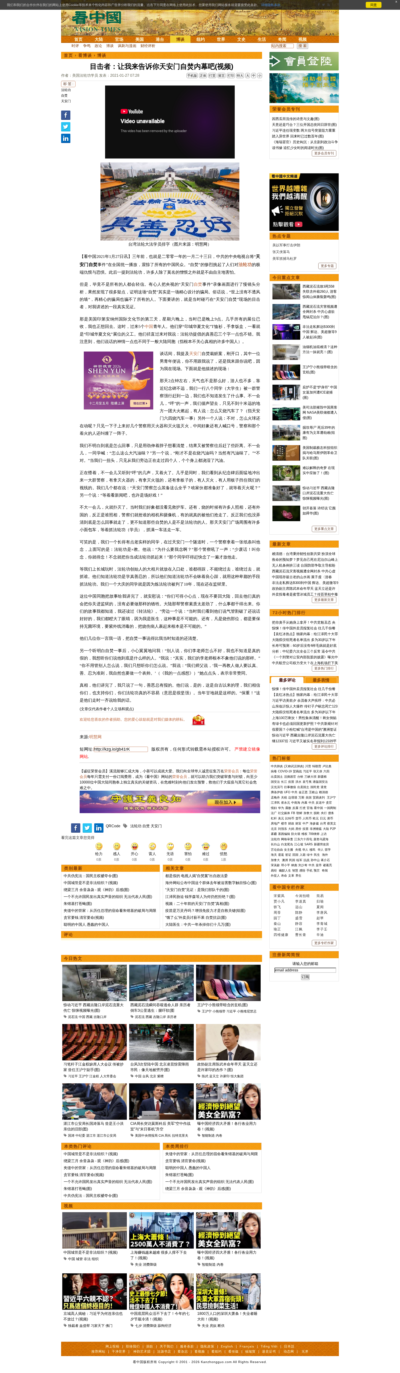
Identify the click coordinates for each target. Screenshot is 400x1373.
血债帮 (84, 1326)
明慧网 (95, 737)
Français (247, 1346)
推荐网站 (98, 1351)
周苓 (277, 912)
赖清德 (323, 792)
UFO (287, 792)
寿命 (284, 875)
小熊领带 (218, 1011)
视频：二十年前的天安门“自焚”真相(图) (197, 904)
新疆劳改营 (321, 844)
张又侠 (317, 771)
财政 (291, 823)
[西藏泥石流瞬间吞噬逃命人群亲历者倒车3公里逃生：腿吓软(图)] (161, 967)
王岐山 (313, 792)
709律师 (314, 834)
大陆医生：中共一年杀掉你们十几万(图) (198, 924)
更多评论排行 (324, 746)
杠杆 (274, 818)
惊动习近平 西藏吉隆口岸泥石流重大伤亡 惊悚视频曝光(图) (319, 493)
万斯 (301, 797)
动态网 (289, 1351)
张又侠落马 (281, 252)
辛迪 (320, 935)
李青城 (322, 924)
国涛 (71, 1135)
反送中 (320, 802)
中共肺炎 (277, 766)
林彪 (294, 865)
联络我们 (133, 1346)
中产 (306, 823)
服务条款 (187, 1346)
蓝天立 (214, 1076)
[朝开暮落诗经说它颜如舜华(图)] (286, 508)
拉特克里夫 (180, 1135)
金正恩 (303, 792)
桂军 (299, 860)
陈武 (205, 1076)
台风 (145, 1076)
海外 (325, 854)
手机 (309, 870)
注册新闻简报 (286, 954)
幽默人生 (285, 870)
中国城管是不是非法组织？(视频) (91, 883)
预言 (317, 870)
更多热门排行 (324, 668)
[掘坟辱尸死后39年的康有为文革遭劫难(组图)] (286, 427)
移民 (312, 849)
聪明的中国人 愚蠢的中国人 (86, 924)
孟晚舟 (275, 797)
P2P (333, 829)
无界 (305, 1351)
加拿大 (307, 813)
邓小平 (285, 865)
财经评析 (148, 46)
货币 (298, 818)
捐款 (149, 1346)
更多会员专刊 (324, 153)
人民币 (307, 818)
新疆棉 (322, 776)
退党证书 (269, 1351)
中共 (294, 792)
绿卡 (310, 854)
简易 (320, 896)
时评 (75, 46)
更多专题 (327, 266)
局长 (168, 1135)
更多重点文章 (324, 529)
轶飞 (277, 907)
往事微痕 (290, 787)
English (227, 1346)
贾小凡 (279, 901)
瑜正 (277, 929)
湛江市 (91, 1135)
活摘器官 (290, 776)
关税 (284, 797)
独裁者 (73, 1326)
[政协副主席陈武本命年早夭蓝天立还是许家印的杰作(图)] (228, 1027)
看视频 (199, 1351)
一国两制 (330, 808)
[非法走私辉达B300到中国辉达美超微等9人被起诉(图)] (286, 327)
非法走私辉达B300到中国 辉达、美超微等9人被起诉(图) (320, 332)
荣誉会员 (231, 771)
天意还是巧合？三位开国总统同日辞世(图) (304, 125)
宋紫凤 (279, 896)
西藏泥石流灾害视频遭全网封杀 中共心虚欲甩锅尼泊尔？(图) (320, 311)
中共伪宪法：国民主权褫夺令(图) (91, 876)
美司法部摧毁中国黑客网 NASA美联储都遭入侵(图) (320, 412)
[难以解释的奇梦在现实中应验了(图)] (286, 468)
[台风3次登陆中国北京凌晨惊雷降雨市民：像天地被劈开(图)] (161, 1027)
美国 (139, 39)
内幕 (304, 802)
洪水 (298, 781)
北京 (153, 1076)
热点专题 (281, 236)
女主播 (289, 849)
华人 (305, 849)
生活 (262, 39)
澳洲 (285, 860)
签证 (288, 854)
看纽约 (216, 1351)
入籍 (303, 854)
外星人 (275, 875)
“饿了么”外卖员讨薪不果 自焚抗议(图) (195, 918)
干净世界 (119, 1351)
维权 (304, 834)
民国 (292, 860)
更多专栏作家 (324, 943)
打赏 (212, 75)
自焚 (64, 95)
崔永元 (285, 802)
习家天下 (98, 1326)
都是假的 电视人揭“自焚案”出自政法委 (196, 876)
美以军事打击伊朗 (286, 245)
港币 (330, 818)
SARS (308, 844)
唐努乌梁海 (320, 839)
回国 (295, 854)
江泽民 (275, 802)
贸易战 (297, 771)
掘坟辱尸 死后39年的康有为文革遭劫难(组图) (319, 432)
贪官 (329, 802)
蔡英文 (331, 823)
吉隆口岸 (100, 1017)
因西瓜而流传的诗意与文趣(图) (295, 119)
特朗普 (316, 766)
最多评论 (287, 680)
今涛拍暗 (302, 896)
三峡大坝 (310, 776)
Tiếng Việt (269, 1346)
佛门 (109, 1326)
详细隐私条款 (271, 5)
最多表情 (321, 680)
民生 (317, 854)
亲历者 (172, 1017)
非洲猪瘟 (316, 829)
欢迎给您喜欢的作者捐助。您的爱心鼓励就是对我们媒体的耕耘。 (133, 719)
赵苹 (320, 918)
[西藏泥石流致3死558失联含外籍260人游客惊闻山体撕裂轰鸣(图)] (286, 286)
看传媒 (233, 1351)
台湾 (323, 823)
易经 (274, 870)
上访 (324, 834)
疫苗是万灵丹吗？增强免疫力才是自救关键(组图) (205, 911)
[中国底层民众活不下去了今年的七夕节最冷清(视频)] (161, 1276)
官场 (119, 39)
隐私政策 (207, 1346)
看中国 (99, 20)
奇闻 (282, 39)
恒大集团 (237, 1076)
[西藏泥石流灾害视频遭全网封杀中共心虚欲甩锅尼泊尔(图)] (286, 306)
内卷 (219, 1135)
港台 (160, 39)
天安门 (66, 101)
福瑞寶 (250, 1351)
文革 (291, 875)
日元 (323, 818)
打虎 (303, 808)
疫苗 (291, 781)
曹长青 (300, 935)
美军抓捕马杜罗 (284, 258)
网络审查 (287, 839)
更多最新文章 (324, 600)
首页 (78, 39)
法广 (274, 813)
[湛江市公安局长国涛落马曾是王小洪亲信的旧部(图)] (94, 1086)
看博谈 (85, 55)
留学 (328, 849)
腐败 (288, 808)
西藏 (89, 1017)
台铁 (300, 776)
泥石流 (73, 1017)
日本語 (289, 1346)
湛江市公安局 (106, 1135)
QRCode (113, 826)
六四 (326, 771)
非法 (87, 1259)
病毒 (274, 771)
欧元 (316, 818)
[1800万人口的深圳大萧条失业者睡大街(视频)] (228, 1276)
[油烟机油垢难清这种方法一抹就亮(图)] (286, 347)
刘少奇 (302, 865)
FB (293, 813)
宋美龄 (275, 865)
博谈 (180, 39)
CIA (161, 1135)
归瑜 (320, 901)
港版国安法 (320, 781)
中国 (149, 326)
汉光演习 (277, 787)
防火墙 (295, 834)
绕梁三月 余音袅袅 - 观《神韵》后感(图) (96, 890)
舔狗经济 (165, 1326)
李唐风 (322, 912)
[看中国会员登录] (304, 61)
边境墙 (292, 797)
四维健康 (281, 935)
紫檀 (160, 1076)
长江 (284, 781)
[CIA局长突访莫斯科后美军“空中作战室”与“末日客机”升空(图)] (161, 1086)
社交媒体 (284, 813)
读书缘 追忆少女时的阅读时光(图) (298, 148)
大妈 (291, 829)
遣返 (281, 854)
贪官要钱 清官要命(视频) (84, 918)
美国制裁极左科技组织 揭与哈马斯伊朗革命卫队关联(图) (320, 453)
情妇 (274, 808)
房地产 (275, 823)
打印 (231, 75)
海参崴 (314, 823)
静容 (299, 924)
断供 (221, 1326)
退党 (324, 787)
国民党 (314, 787)
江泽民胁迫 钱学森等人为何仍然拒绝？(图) (200, 897)
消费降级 (150, 1264)
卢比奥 (326, 766)
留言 (221, 75)
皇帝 (319, 865)
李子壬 (322, 929)
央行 (324, 813)
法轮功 (66, 90)
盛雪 (299, 918)
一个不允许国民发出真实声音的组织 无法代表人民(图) (108, 897)
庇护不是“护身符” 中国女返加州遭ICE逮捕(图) (320, 392)
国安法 (275, 781)
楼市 (284, 823)
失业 (138, 1264)
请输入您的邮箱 (305, 964)
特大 (240, 75)
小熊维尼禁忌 (246, 1011)
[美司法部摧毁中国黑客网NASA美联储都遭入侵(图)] (286, 407)
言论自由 (277, 849)
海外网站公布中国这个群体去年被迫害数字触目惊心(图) (210, 883)
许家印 (225, 1076)
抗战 (306, 860)
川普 (308, 766)
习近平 (231, 1011)
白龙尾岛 (287, 844)
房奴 (213, 1326)
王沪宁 (207, 1011)
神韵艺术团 (142, 1351)
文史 (241, 39)
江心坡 (298, 844)
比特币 (289, 818)
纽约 (201, 39)
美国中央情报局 (146, 1135)
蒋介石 (326, 860)
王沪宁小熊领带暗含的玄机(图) (222, 1005)
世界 (221, 39)
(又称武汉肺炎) (294, 766)
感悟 (302, 870)
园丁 (277, 918)
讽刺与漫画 (127, 46)
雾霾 (274, 834)
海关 (274, 854)
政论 (98, 46)
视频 (302, 39)
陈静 (299, 912)
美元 (281, 818)
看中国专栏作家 (288, 887)
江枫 (299, 929)
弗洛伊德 (277, 792)
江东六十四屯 (303, 839)
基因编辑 (284, 834)
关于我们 (167, 1346)
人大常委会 (108, 1076)
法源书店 (164, 1351)
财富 (298, 823)
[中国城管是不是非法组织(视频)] (94, 1215)
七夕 (138, 1326)
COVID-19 (285, 771)
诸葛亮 (327, 865)
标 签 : (68, 84)
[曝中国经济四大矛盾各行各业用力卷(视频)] (228, 1086)
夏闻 (320, 907)
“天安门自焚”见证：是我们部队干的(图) (197, 890)
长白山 (275, 844)
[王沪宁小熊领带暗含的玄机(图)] (228, 967)
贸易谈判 (319, 797)
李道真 (300, 901)
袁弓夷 (307, 781)
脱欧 (317, 813)
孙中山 (315, 860)
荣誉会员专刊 (286, 109)
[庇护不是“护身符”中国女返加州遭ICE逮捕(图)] (286, 387)
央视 (298, 849)
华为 (281, 808)
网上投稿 (112, 1346)
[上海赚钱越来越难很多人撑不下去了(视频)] (161, 1215)
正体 (203, 75)
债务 (331, 813)
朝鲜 (299, 813)
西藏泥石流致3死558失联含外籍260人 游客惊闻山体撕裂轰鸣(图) (320, 291)
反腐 (295, 808)
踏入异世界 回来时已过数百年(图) (298, 136)
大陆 (99, 39)
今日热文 (73, 958)
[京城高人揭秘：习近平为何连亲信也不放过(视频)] (94, 1276)
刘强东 (282, 829)
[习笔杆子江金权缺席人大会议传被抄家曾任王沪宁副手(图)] (94, 1027)
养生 (298, 875)
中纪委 (80, 1135)
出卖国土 (277, 776)
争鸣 (87, 46)
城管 (79, 1259)
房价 (298, 829)
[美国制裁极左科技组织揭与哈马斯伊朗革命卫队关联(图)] (286, 448)
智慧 (295, 870)
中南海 (295, 802)
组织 (95, 1259)
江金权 (94, 1076)
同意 (373, 5)
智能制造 (208, 1135)
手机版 (192, 75)
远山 (299, 907)
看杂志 (183, 1351)
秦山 (277, 924)
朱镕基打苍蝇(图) (78, 904)
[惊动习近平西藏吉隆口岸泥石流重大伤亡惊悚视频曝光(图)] (94, 967)
